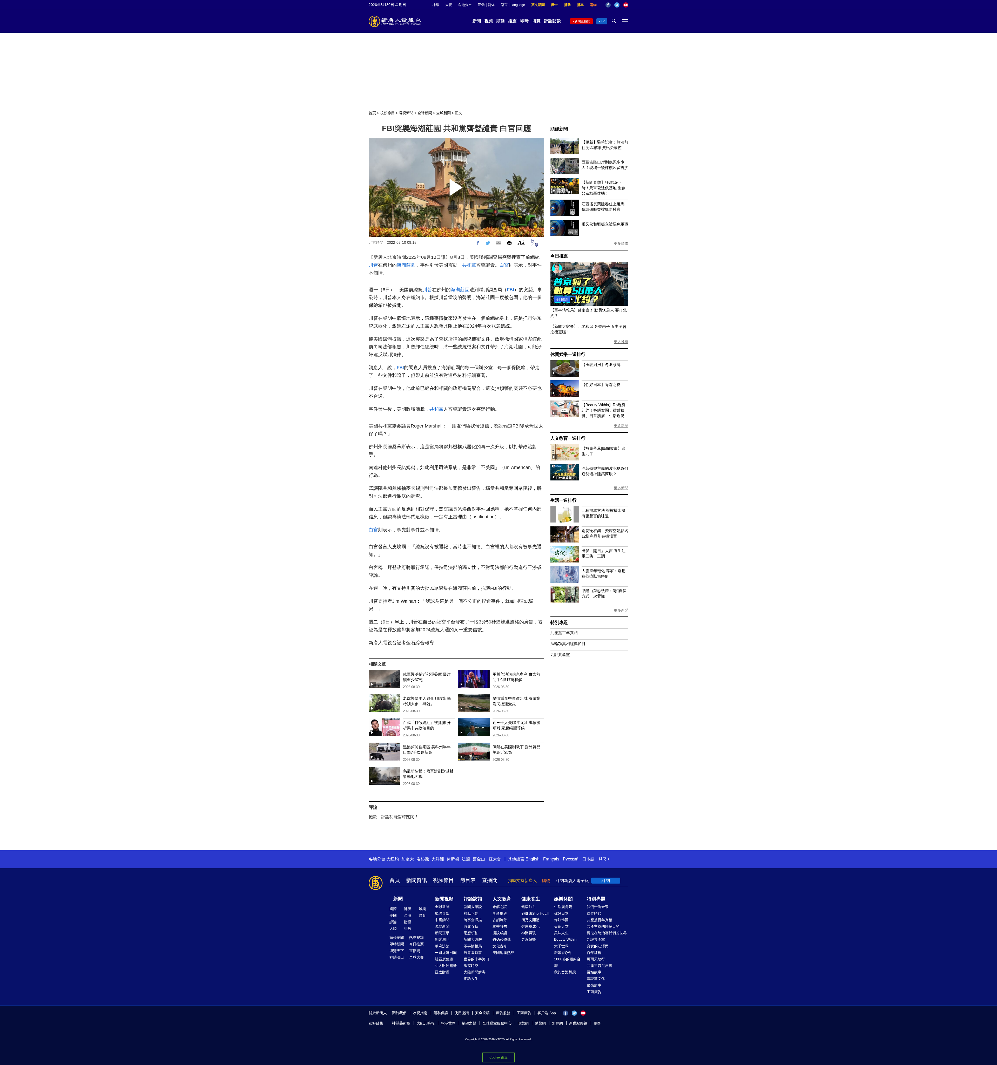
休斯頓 (453, 859)
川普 (373, 265)
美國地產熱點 (503, 953)
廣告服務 (503, 1013)
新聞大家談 (473, 907)
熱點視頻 (416, 937)
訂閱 (606, 880)
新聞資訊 (416, 880)
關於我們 (399, 1013)
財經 (407, 922)
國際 (393, 909)
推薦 (512, 21)
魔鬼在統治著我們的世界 (607, 933)
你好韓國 (561, 920)
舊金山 (479, 859)
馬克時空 (471, 966)
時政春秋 (471, 926)
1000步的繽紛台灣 (567, 962)
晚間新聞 (442, 926)
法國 (466, 859)
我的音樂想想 (565, 972)
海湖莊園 (406, 265)
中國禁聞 (442, 920)
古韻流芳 (500, 920)
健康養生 (530, 898)
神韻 (435, 5)
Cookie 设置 (498, 1057)
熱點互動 (471, 913)
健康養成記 (530, 926)
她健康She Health (535, 913)
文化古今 (500, 946)
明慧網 (523, 1023)
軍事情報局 (473, 946)
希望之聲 (469, 1023)
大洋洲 (438, 859)
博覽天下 (396, 951)
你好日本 (561, 913)
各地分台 (465, 5)
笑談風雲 (500, 913)
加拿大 (407, 859)
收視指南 (420, 1013)
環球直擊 (442, 913)
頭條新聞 (559, 128)
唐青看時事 (473, 953)
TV (603, 21)
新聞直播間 (582, 21)
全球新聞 (424, 113)
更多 (597, 1023)
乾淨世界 (448, 1023)
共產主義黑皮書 (599, 966)
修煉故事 (594, 985)
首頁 (372, 113)
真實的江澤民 (598, 946)
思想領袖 (471, 933)
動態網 (540, 1023)
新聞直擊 (442, 933)
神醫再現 (528, 933)
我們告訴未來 (598, 907)
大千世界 (561, 946)
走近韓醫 (528, 939)
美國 (393, 915)
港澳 (407, 909)
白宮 (504, 265)
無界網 (557, 1023)
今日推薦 (559, 256)
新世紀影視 (578, 1023)
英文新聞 (538, 5)
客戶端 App (546, 1013)
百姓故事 (594, 972)
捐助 (567, 5)
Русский (570, 859)
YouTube (625, 5)
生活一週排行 (563, 500)
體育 (422, 915)
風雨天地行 (596, 959)
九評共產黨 (560, 654)
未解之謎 (500, 907)
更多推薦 (621, 342)
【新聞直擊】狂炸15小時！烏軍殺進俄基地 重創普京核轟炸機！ (603, 187)
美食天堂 (561, 926)
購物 (593, 5)
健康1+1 (528, 907)
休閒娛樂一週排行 (567, 354)
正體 (481, 5)
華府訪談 (442, 946)
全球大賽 (416, 957)
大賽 (448, 5)
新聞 (477, 21)
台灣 (407, 915)
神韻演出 (396, 957)
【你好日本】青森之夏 (601, 384)
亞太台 (495, 859)
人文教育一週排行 (567, 438)
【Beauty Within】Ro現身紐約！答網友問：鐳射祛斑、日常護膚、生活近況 (603, 410)
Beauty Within (565, 939)
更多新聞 (621, 426)
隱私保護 (441, 1013)
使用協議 (461, 1013)
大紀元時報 (425, 1023)
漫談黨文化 (596, 978)
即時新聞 (396, 944)
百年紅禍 (594, 953)
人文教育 (502, 898)
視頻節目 (387, 113)
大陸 (393, 928)
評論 (393, 922)
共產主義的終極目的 (603, 926)
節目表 (468, 880)
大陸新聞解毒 (475, 972)
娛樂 (422, 909)
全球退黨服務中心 (496, 1023)
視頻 (488, 21)
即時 (524, 21)
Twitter (616, 5)
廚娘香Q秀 (562, 953)
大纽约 (392, 859)
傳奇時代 (594, 913)
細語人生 (471, 978)
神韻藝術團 (401, 1023)
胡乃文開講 (530, 920)
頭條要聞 (396, 937)
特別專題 (559, 622)
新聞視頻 (444, 898)
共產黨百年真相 (564, 632)
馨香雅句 (500, 926)
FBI (510, 289)
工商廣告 (594, 992)
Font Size (521, 242)
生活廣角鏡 (563, 907)
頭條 (500, 21)
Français (551, 859)
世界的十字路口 (476, 959)
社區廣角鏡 (444, 959)
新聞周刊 (442, 939)
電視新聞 (406, 113)
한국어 (604, 859)
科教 (407, 928)
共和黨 (469, 265)
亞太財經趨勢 (446, 966)
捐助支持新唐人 (522, 880)
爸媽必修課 (502, 939)
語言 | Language (513, 5)
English (533, 859)
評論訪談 (552, 21)
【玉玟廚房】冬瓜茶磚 (601, 364)
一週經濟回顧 (446, 953)
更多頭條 (621, 243)
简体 (491, 5)
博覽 (536, 21)
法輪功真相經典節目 (567, 643)
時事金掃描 (473, 920)
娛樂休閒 (563, 898)
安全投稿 (482, 1013)
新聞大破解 (473, 939)
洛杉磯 (422, 859)
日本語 (588, 859)
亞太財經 (442, 972)
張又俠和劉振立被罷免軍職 (605, 224)
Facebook (608, 5)
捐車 (580, 5)
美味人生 (561, 933)
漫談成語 (500, 933)
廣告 (554, 5)
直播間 (489, 880)
